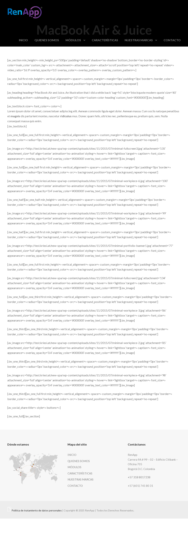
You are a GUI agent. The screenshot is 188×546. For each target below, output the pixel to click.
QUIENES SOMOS (47, 40)
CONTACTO (172, 40)
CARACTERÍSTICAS (105, 40)
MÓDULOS (73, 40)
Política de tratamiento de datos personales (37, 510)
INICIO (23, 40)
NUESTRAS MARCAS (139, 40)
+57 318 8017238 (139, 477)
